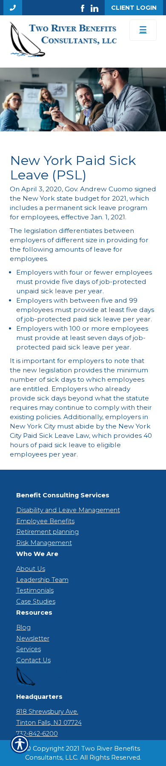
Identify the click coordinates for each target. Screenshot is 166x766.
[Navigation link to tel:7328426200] (12, 7)
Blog (23, 627)
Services (28, 649)
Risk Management (44, 543)
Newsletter (32, 638)
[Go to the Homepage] (63, 39)
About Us (30, 569)
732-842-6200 (37, 734)
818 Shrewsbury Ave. (47, 711)
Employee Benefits (45, 521)
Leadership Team (42, 580)
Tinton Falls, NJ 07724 (49, 722)
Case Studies (35, 601)
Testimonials (35, 590)
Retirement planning (47, 532)
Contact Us (33, 660)
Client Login (134, 7)
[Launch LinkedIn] (98, 7)
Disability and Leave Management (68, 510)
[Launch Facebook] (86, 7)
